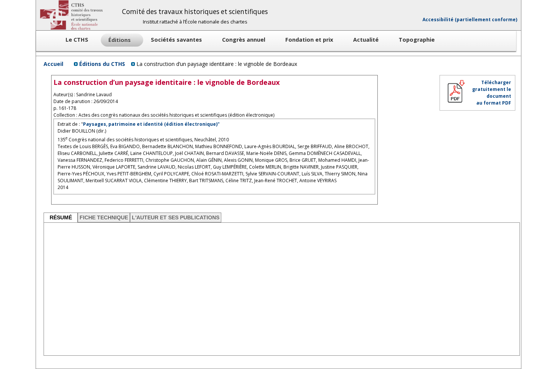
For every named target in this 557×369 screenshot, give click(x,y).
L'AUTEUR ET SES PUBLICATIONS (175, 217)
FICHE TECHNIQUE (104, 217)
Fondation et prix (310, 39)
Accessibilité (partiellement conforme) (469, 19)
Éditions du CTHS (102, 63)
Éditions (120, 40)
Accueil (53, 63)
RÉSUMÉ (61, 217)
